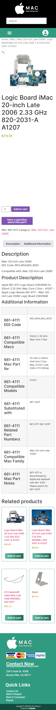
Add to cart (20, 209)
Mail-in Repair (14, 694)
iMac (12, 39)
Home (5, 39)
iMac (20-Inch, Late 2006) (31, 39)
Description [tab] (13, 243)
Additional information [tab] (37, 243)
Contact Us (12, 691)
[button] (9, 33)
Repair (10, 700)
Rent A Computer (15, 697)
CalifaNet (32, 708)
